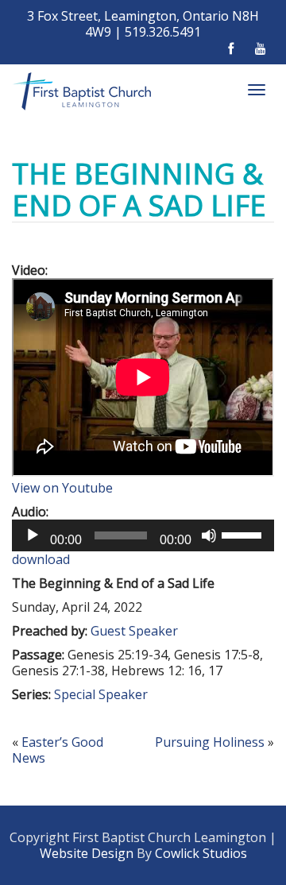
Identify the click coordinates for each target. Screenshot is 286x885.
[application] (143, 535)
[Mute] (209, 535)
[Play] (33, 535)
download (41, 559)
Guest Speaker (134, 631)
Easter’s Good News (57, 750)
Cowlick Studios (201, 853)
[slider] (244, 534)
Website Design (86, 853)
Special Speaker (101, 694)
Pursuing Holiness (210, 742)
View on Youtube (62, 488)
